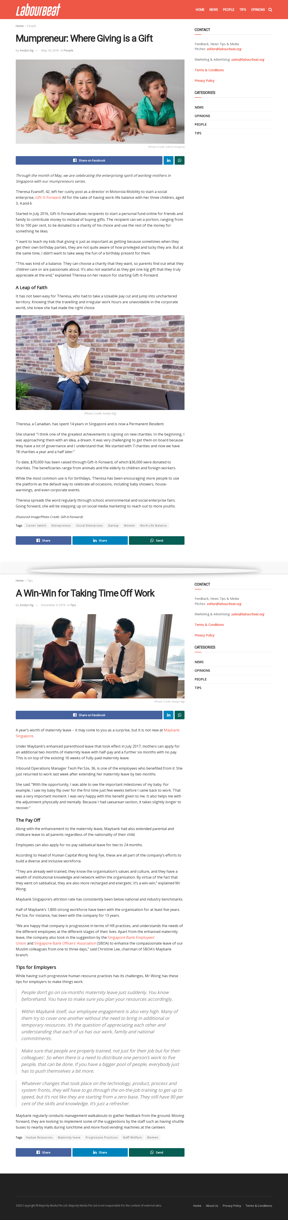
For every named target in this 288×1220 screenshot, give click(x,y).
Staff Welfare (132, 1137)
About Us (212, 1206)
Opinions (258, 9)
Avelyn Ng (26, 50)
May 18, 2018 (49, 50)
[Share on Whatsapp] (179, 160)
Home (200, 9)
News (213, 9)
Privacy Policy (232, 1206)
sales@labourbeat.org (247, 59)
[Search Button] (270, 9)
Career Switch (36, 525)
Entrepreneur (61, 525)
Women (129, 525)
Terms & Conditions (259, 1206)
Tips (242, 9)
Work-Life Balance (153, 525)
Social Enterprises (89, 525)
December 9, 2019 (53, 605)
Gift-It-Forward (48, 197)
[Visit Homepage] (38, 9)
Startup (113, 525)
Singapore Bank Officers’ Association (65, 943)
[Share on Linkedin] (168, 160)
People (228, 9)
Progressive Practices (102, 1137)
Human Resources (39, 1137)
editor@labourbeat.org (224, 49)
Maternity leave (69, 1137)
